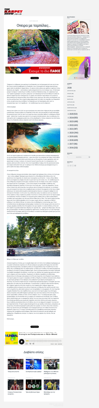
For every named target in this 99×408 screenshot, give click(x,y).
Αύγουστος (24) (71, 90)
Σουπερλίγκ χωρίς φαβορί (33, 371)
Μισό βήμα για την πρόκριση (49, 393)
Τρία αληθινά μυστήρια (33, 392)
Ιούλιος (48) (70, 93)
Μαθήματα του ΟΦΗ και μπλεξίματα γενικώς (51, 372)
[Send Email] (75, 165)
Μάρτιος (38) (70, 105)
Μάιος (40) (70, 99)
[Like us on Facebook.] (73, 165)
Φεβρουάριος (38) (72, 107)
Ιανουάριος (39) (71, 110)
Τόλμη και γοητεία (13, 371)
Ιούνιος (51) (70, 96)
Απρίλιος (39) (70, 102)
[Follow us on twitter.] (71, 165)
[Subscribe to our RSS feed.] (68, 165)
